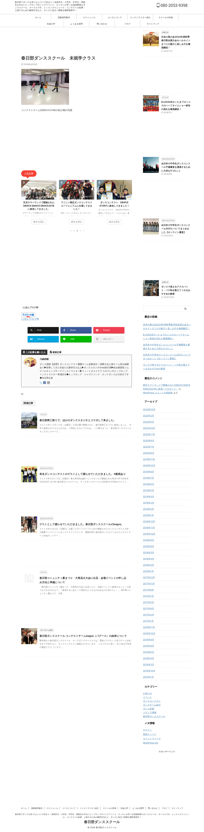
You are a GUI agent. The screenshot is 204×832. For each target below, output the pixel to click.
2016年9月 (148, 639)
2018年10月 (149, 533)
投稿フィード (149, 734)
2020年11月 (149, 434)
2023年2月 (148, 415)
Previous (24, 203)
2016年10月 (149, 633)
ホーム (38, 17)
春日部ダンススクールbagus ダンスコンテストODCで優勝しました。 (115, 205)
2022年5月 (148, 421)
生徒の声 (51, 23)
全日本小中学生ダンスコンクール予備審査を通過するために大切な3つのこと (175, 167)
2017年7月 (148, 596)
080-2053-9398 (174, 5)
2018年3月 (148, 565)
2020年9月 (148, 440)
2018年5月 (148, 552)
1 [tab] (71, 230)
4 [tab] (80, 230)
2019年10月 (149, 465)
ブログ (127, 23)
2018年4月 (148, 558)
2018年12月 (149, 521)
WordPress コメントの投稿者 (158, 392)
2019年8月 (148, 471)
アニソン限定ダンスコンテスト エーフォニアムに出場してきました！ (41, 205)
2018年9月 (148, 540)
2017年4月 (148, 608)
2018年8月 (148, 546)
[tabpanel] (39, 204)
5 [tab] (83, 230)
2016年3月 (148, 664)
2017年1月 (148, 621)
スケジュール (89, 17)
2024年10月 (149, 409)
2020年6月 (148, 453)
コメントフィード (152, 738)
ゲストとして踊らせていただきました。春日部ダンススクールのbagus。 (82, 524)
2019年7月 (148, 477)
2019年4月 (148, 496)
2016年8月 (148, 645)
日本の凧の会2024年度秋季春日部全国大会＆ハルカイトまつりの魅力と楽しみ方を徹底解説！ (167, 326)
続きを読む (39, 221)
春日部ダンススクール (102, 822)
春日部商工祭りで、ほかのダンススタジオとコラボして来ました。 (78, 420)
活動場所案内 (64, 17)
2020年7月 (148, 446)
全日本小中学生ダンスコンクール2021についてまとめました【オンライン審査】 (175, 229)
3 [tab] (77, 230)
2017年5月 (148, 602)
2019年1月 (148, 515)
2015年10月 (149, 670)
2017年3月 (148, 614)
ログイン (147, 729)
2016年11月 (149, 627)
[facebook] (45, 383)
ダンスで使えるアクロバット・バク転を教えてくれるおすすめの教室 (175, 290)
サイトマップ (153, 23)
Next (129, 203)
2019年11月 (149, 459)
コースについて (114, 17)
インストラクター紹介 (140, 17)
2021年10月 (149, 428)
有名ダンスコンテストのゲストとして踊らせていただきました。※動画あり (83, 473)
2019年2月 (148, 509)
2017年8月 (148, 589)
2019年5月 (148, 490)
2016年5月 (148, 652)
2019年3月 (148, 502)
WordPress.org (150, 742)
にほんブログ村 (30, 318)
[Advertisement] (79, 40)
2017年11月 (149, 583)
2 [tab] (74, 230)
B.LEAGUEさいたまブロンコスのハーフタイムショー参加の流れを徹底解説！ (175, 105)
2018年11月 (149, 527)
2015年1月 (148, 677)
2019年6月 (148, 484)
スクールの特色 (165, 17)
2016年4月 (148, 658)
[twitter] (41, 383)
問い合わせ (102, 23)
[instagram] (48, 383)
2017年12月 (149, 577)
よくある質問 (76, 23)
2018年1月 (148, 571)
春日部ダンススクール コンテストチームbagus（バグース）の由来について (83, 635)
